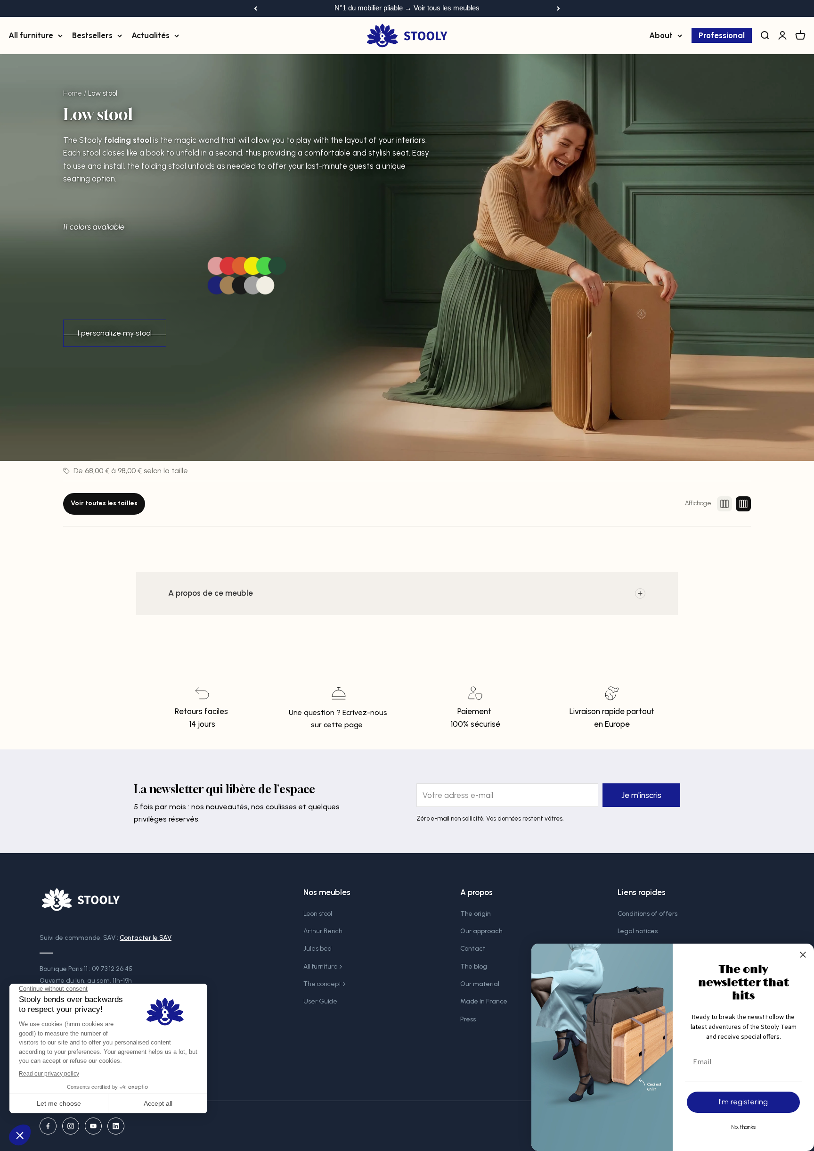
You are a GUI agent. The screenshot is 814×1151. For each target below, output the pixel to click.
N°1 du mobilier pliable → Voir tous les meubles (407, 8)
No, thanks (743, 1127)
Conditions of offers (647, 914)
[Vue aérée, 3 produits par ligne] (724, 503)
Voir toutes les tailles (104, 503)
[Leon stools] (247, 276)
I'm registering (743, 1101)
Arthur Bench (322, 931)
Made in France (483, 1001)
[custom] (48, 1126)
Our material (479, 984)
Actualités (150, 35)
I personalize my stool (115, 333)
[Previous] (255, 8)
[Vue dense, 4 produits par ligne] (743, 503)
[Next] (558, 8)
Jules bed (317, 949)
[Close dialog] (803, 954)
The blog (473, 966)
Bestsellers (92, 35)
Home (72, 93)
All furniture (30, 35)
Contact (473, 949)
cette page (343, 724)
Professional (722, 35)
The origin (475, 914)
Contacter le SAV (145, 938)
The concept (322, 984)
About (661, 35)
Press (468, 1019)
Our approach (481, 931)
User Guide (320, 1001)
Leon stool (317, 914)
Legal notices (638, 931)
